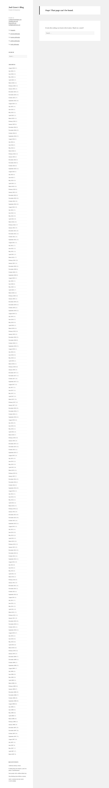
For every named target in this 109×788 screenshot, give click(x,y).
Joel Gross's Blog (16, 7)
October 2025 (12, 97)
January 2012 (12, 582)
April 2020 (11, 290)
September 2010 (12, 630)
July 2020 (11, 281)
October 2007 (12, 733)
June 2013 (11, 532)
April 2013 (11, 538)
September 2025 (12, 100)
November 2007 (12, 730)
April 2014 (11, 502)
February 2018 (12, 366)
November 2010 (12, 624)
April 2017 (11, 396)
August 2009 (12, 668)
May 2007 (11, 748)
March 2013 (11, 541)
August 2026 (12, 68)
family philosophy (15, 44)
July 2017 (11, 387)
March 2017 (11, 399)
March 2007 (11, 754)
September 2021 (12, 239)
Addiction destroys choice (15, 765)
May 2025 (11, 112)
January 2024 (12, 156)
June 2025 (11, 109)
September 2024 (12, 136)
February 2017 (12, 402)
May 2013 (11, 535)
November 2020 (12, 269)
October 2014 (12, 485)
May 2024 (11, 148)
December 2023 (12, 159)
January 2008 (12, 724)
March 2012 (11, 576)
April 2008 (11, 715)
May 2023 (11, 180)
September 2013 (12, 523)
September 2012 (12, 559)
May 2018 (11, 358)
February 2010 (12, 650)
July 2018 (11, 352)
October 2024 (12, 133)
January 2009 (12, 689)
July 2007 (11, 742)
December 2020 (12, 266)
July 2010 (11, 636)
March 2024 (11, 151)
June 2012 (11, 568)
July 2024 (11, 142)
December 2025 (12, 91)
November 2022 (12, 198)
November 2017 (12, 375)
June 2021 (11, 248)
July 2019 (11, 316)
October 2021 (12, 236)
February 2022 (12, 224)
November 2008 (12, 695)
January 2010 (12, 653)
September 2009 (12, 665)
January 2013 (12, 547)
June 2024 (11, 145)
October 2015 (12, 449)
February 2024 (12, 154)
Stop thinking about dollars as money (17, 776)
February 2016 (12, 437)
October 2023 (12, 165)
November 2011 (12, 588)
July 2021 (11, 245)
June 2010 (11, 638)
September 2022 (12, 204)
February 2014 (12, 508)
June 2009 (11, 674)
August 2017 (12, 384)
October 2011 (12, 591)
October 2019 (12, 307)
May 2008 (11, 712)
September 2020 (12, 275)
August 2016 (12, 420)
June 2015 (11, 461)
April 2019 (11, 325)
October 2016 (12, 414)
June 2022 (11, 213)
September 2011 (12, 594)
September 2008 (12, 701)
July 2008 (11, 706)
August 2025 (12, 103)
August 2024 (12, 139)
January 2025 (12, 124)
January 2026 (12, 88)
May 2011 (11, 606)
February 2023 (12, 189)
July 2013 (11, 529)
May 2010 (11, 641)
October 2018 (12, 343)
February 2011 (12, 615)
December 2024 (12, 127)
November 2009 (12, 659)
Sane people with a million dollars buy (18, 773)
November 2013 (12, 517)
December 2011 (12, 585)
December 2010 (12, 621)
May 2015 (11, 464)
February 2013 (12, 544)
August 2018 (12, 349)
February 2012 (12, 579)
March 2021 (11, 257)
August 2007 (12, 739)
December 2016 (12, 408)
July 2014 (11, 494)
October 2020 (12, 272)
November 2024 (12, 130)
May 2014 (11, 499)
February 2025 (12, 121)
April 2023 (11, 183)
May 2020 (11, 287)
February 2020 (12, 295)
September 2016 (12, 417)
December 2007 (12, 727)
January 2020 (12, 298)
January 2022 (12, 227)
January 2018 (12, 369)
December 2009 (12, 656)
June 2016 (11, 426)
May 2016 (11, 429)
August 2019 (12, 313)
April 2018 (11, 361)
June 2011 (11, 603)
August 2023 (12, 171)
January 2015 (12, 476)
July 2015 (11, 458)
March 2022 (11, 222)
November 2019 (12, 304)
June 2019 (11, 319)
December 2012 (12, 550)
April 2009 (11, 680)
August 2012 (12, 562)
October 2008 (12, 698)
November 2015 (12, 446)
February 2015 (12, 473)
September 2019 (12, 310)
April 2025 (11, 115)
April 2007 (11, 751)
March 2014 (11, 505)
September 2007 (12, 736)
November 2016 (12, 411)
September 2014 (12, 488)
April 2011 (11, 609)
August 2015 (12, 455)
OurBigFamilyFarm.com (14, 25)
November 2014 (12, 482)
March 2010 (11, 647)
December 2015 (12, 443)
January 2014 (12, 511)
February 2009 (12, 686)
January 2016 (12, 440)
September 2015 (12, 452)
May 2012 (11, 570)
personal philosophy (15, 33)
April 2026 (11, 80)
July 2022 (11, 210)
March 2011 (11, 612)
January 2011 (12, 618)
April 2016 (11, 431)
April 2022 (11, 219)
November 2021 (12, 233)
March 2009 (11, 683)
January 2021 (12, 263)
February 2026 (12, 85)
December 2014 (12, 479)
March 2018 (11, 363)
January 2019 (12, 334)
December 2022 (12, 195)
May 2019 (11, 322)
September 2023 (12, 168)
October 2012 (12, 556)
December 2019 (12, 301)
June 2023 (11, 177)
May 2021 (11, 251)
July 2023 (11, 174)
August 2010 (12, 633)
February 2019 (12, 331)
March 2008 (11, 718)
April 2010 (11, 644)
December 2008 (12, 692)
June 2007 (11, 745)
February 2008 (12, 721)
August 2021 (12, 242)
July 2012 (11, 565)
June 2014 (11, 497)
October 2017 (12, 378)
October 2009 (12, 662)
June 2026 (11, 74)
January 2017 (12, 405)
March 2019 (11, 328)
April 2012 (11, 573)
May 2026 (11, 77)
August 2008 (12, 704)
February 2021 (12, 260)
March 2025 (11, 118)
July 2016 (11, 423)
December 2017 (12, 372)
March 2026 (11, 83)
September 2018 (12, 346)
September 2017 (12, 381)
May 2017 (11, 393)
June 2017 (11, 390)
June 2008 (11, 709)
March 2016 (11, 434)
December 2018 (12, 337)
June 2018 (11, 355)
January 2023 (12, 192)
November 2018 (12, 340)
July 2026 (11, 71)
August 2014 (12, 491)
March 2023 (11, 186)
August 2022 (12, 207)
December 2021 (12, 230)
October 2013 (12, 520)
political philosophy (15, 40)
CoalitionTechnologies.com (15, 19)
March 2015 (11, 470)
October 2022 (12, 201)
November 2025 (12, 94)
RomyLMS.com (12, 23)
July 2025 (11, 106)
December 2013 (12, 514)
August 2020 (12, 278)
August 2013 (12, 526)
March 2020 (11, 292)
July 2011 (11, 600)
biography (13, 30)
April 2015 (11, 467)
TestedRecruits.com (13, 21)
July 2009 (11, 671)
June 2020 (11, 284)
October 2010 (12, 627)
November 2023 (12, 162)
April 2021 (11, 254)
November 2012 (12, 553)
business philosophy (15, 37)
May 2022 (11, 216)
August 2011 (12, 597)
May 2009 (11, 677)
